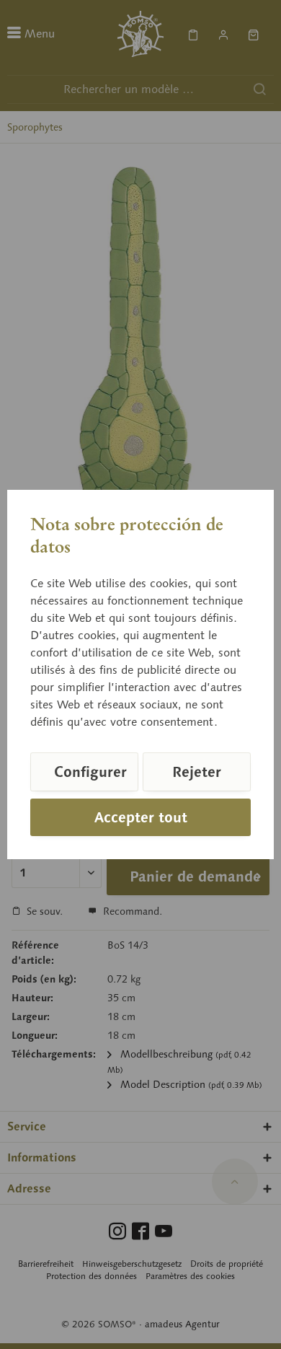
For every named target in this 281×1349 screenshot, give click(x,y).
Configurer (90, 772)
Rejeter (196, 772)
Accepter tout (140, 817)
